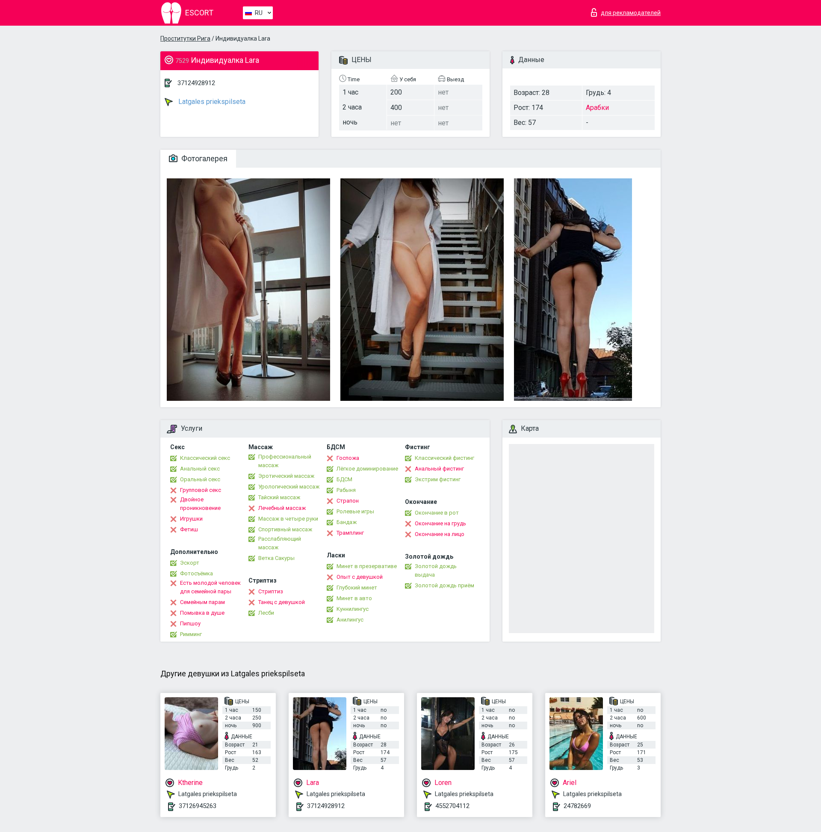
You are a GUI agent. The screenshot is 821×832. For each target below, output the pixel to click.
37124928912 (196, 83)
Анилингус (350, 619)
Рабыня (346, 490)
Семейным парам (202, 602)
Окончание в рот (437, 512)
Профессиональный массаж (284, 460)
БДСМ (344, 479)
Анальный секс (200, 468)
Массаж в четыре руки (288, 518)
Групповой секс (200, 490)
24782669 (577, 806)
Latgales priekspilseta (211, 102)
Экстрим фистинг (438, 479)
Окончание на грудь (440, 523)
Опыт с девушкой (360, 577)
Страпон (348, 500)
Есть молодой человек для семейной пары (210, 587)
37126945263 (197, 806)
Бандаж (347, 522)
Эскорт (189, 563)
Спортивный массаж (285, 529)
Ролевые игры (355, 511)
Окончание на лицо (439, 534)
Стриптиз (270, 591)
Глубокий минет (357, 587)
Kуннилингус (353, 609)
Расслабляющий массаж (279, 543)
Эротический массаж (286, 476)
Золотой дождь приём (444, 585)
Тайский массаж (279, 497)
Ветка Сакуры (276, 558)
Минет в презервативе (367, 566)
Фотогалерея (203, 158)
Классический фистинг (444, 458)
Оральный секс (200, 479)
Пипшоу (190, 623)
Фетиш (189, 529)
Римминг (191, 634)
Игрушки (191, 518)
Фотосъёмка (196, 573)
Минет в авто (354, 598)
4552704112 (452, 806)
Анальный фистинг (439, 468)
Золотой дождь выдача (436, 570)
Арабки (597, 108)
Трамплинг (350, 533)
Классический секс (205, 458)
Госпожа (348, 458)
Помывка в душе (202, 613)
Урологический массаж (288, 486)
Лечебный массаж (282, 508)
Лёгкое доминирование (367, 468)
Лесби (266, 613)
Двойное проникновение (200, 503)
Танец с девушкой (281, 602)
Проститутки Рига (185, 38)
